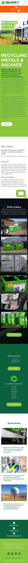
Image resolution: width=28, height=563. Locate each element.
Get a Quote (23, 11)
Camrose (14, 388)
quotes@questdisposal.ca (19, 9)
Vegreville (14, 396)
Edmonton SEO (20, 560)
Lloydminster (14, 393)
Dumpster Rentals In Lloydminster (14, 548)
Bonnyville (14, 386)
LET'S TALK (6, 124)
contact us (7, 35)
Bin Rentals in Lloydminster (14, 546)
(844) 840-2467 (21, 7)
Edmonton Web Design (9, 560)
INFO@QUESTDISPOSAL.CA (14, 536)
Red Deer (14, 394)
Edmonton (14, 390)
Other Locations (14, 404)
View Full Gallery (14, 334)
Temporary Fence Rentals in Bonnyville (14, 544)
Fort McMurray (14, 391)
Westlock (14, 398)
